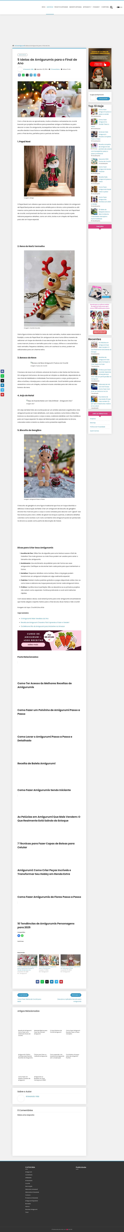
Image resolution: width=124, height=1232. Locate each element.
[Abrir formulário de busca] (111, 7)
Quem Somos (94, 431)
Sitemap (93, 423)
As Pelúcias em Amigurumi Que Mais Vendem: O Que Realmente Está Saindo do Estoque (101, 347)
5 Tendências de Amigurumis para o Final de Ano (47, 967)
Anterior (23, 995)
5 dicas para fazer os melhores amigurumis (40, 1055)
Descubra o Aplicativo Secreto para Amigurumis (69, 1000)
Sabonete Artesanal (31, 1189)
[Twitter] (27, 75)
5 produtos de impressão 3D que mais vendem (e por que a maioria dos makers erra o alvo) (101, 401)
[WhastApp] (23, 75)
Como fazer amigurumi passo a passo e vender (105, 112)
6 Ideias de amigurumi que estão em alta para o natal (70, 967)
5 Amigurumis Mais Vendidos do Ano (35, 618)
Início (16, 46)
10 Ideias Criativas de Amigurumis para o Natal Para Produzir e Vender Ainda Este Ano (27, 968)
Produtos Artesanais (31, 1198)
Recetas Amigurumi (31, 1209)
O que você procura (97, 95)
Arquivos (93, 419)
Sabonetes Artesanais (32, 1192)
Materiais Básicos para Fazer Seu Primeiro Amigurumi (40, 1032)
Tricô (26, 1212)
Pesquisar (103, 99)
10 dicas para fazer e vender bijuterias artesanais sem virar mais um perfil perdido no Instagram (101, 374)
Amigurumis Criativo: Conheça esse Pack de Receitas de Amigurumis (25, 1056)
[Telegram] (35, 75)
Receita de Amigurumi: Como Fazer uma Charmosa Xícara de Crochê (25, 1033)
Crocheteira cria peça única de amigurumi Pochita (72, 1056)
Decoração (28, 1186)
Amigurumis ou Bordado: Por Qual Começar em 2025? (40, 1078)
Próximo (75, 995)
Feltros (27, 1206)
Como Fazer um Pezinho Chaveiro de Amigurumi (24, 1078)
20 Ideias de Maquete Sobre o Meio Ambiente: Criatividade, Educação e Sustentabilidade (100, 214)
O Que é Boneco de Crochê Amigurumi (56, 1031)
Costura (27, 1195)
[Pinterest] (39, 75)
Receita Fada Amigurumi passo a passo (105, 179)
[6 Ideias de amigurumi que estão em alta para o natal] (71, 960)
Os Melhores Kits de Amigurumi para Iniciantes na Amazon (43, 626)
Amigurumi (21, 46)
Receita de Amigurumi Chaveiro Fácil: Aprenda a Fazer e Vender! (45, 622)
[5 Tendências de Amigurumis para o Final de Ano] (49, 960)
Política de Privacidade (97, 427)
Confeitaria (28, 1175)
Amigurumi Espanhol (31, 1201)
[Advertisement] (62, 27)
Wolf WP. (70, 1229)
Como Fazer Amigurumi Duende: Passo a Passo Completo (73, 1032)
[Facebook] (19, 75)
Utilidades (28, 1178)
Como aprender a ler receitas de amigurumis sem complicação (57, 1056)
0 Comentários (55, 69)
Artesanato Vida (28, 69)
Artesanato (28, 1180)
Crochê (27, 1183)
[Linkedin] (31, 75)
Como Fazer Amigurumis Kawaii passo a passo (105, 189)
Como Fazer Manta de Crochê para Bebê (29, 1000)
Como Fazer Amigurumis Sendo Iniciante (105, 169)
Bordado (28, 1204)
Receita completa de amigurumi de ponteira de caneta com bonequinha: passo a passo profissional (101, 149)
